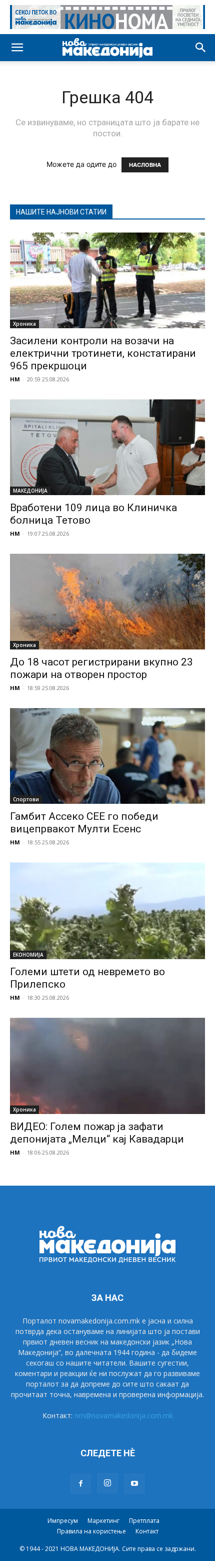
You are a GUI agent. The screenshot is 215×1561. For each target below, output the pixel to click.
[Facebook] (80, 1484)
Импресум (63, 1520)
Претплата (144, 1520)
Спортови (26, 799)
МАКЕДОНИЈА (30, 490)
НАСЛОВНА (145, 164)
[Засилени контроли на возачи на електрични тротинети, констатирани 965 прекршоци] (107, 280)
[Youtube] (134, 1484)
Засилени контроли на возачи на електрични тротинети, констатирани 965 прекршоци (103, 353)
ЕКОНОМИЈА (28, 954)
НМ (15, 379)
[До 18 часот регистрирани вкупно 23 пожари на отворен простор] (107, 601)
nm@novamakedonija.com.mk (123, 1415)
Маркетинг (104, 1520)
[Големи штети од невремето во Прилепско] (107, 910)
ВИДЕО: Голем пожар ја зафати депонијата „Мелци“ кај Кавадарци (97, 1133)
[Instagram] (108, 1483)
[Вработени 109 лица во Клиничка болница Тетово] (107, 447)
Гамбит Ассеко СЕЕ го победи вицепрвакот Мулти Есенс (84, 822)
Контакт (147, 1531)
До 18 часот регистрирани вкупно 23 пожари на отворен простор (101, 668)
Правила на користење (91, 1531)
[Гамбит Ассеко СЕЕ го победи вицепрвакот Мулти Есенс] (107, 756)
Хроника (24, 323)
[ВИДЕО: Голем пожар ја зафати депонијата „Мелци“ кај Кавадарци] (107, 1066)
